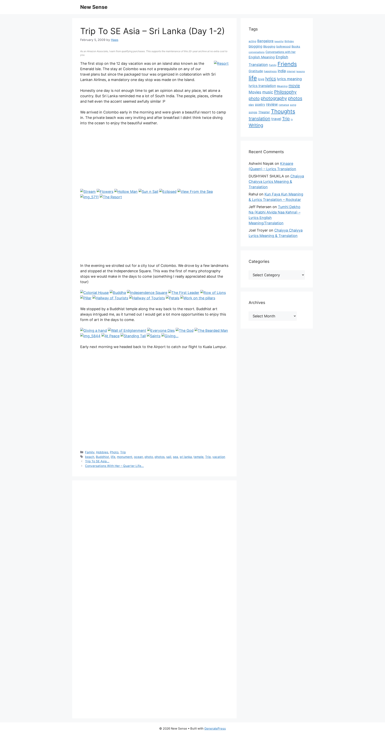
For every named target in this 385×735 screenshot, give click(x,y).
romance (284, 104)
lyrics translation (262, 86)
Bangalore (265, 41)
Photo (114, 452)
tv (292, 119)
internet (291, 71)
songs (253, 112)
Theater (264, 112)
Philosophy (285, 91)
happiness (270, 71)
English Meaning (262, 57)
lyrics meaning (289, 79)
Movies (255, 92)
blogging (255, 46)
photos (160, 457)
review (272, 104)
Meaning (282, 86)
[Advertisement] (154, 159)
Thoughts (283, 111)
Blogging (269, 46)
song (293, 104)
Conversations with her (280, 52)
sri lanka (186, 457)
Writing (256, 125)
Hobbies (102, 452)
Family (89, 452)
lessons (300, 71)
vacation (218, 457)
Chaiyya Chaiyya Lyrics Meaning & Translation (276, 181)
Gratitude (256, 71)
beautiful (279, 41)
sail (168, 457)
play (251, 104)
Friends (287, 64)
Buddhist (102, 457)
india (282, 71)
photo (149, 457)
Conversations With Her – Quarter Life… (114, 466)
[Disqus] (154, 544)
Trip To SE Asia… (97, 461)
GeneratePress (215, 728)
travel (276, 119)
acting (252, 41)
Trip (123, 452)
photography (274, 98)
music (267, 92)
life (113, 457)
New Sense (93, 7)
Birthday (289, 41)
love (261, 79)
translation (259, 118)
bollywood (283, 46)
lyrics (270, 78)
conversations (256, 52)
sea (175, 457)
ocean (138, 457)
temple (199, 457)
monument (124, 457)
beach (89, 457)
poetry (260, 104)
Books (296, 46)
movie (294, 85)
